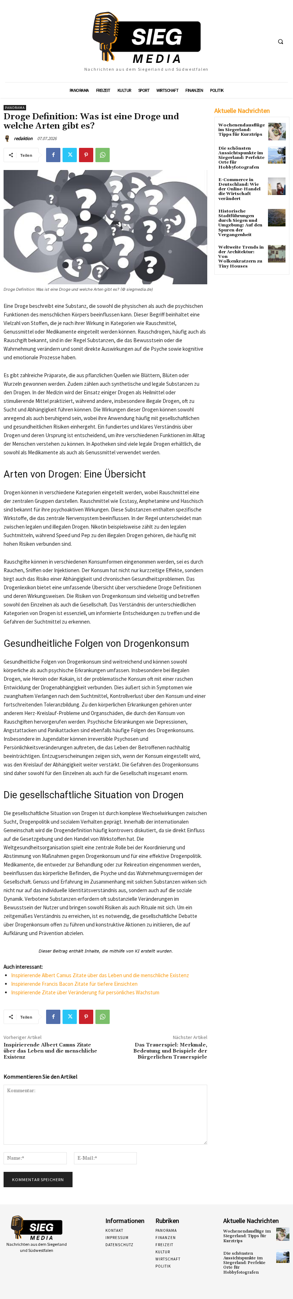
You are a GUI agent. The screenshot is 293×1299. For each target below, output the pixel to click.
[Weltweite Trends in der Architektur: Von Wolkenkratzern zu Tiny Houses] (276, 254)
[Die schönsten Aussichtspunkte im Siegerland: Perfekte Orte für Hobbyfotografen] (276, 155)
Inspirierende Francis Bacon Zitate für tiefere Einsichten (74, 983)
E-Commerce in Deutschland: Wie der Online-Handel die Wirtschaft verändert (239, 189)
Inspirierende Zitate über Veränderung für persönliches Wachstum (85, 992)
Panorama (15, 107)
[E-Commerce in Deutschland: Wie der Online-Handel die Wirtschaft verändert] (276, 186)
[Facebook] (53, 155)
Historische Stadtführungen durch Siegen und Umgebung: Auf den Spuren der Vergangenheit (240, 223)
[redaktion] (8, 138)
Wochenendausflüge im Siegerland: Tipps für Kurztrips (241, 130)
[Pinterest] (86, 155)
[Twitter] (70, 155)
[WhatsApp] (102, 155)
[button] (280, 41)
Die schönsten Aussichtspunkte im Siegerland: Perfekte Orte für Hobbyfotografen (241, 158)
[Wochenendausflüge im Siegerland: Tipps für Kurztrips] (277, 131)
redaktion (23, 138)
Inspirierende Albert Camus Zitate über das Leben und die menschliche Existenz (100, 975)
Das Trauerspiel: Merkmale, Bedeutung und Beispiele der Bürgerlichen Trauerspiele (170, 1051)
